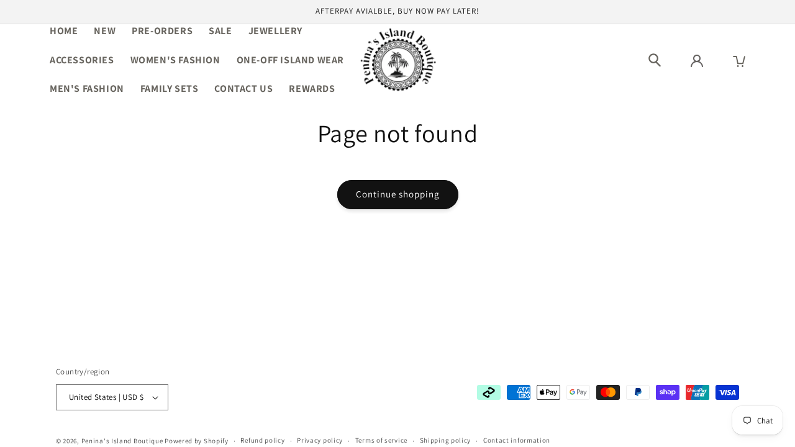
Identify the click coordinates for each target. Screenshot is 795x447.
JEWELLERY (275, 30)
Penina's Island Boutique (123, 440)
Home (64, 30)
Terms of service (381, 440)
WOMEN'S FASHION (175, 59)
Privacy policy (320, 440)
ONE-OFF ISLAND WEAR (290, 59)
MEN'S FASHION (87, 88)
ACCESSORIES (82, 59)
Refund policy (262, 440)
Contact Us (243, 88)
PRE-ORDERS (162, 30)
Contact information (516, 440)
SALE (220, 30)
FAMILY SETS (169, 88)
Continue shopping (398, 194)
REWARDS (312, 88)
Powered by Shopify (197, 440)
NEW (105, 30)
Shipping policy (445, 440)
